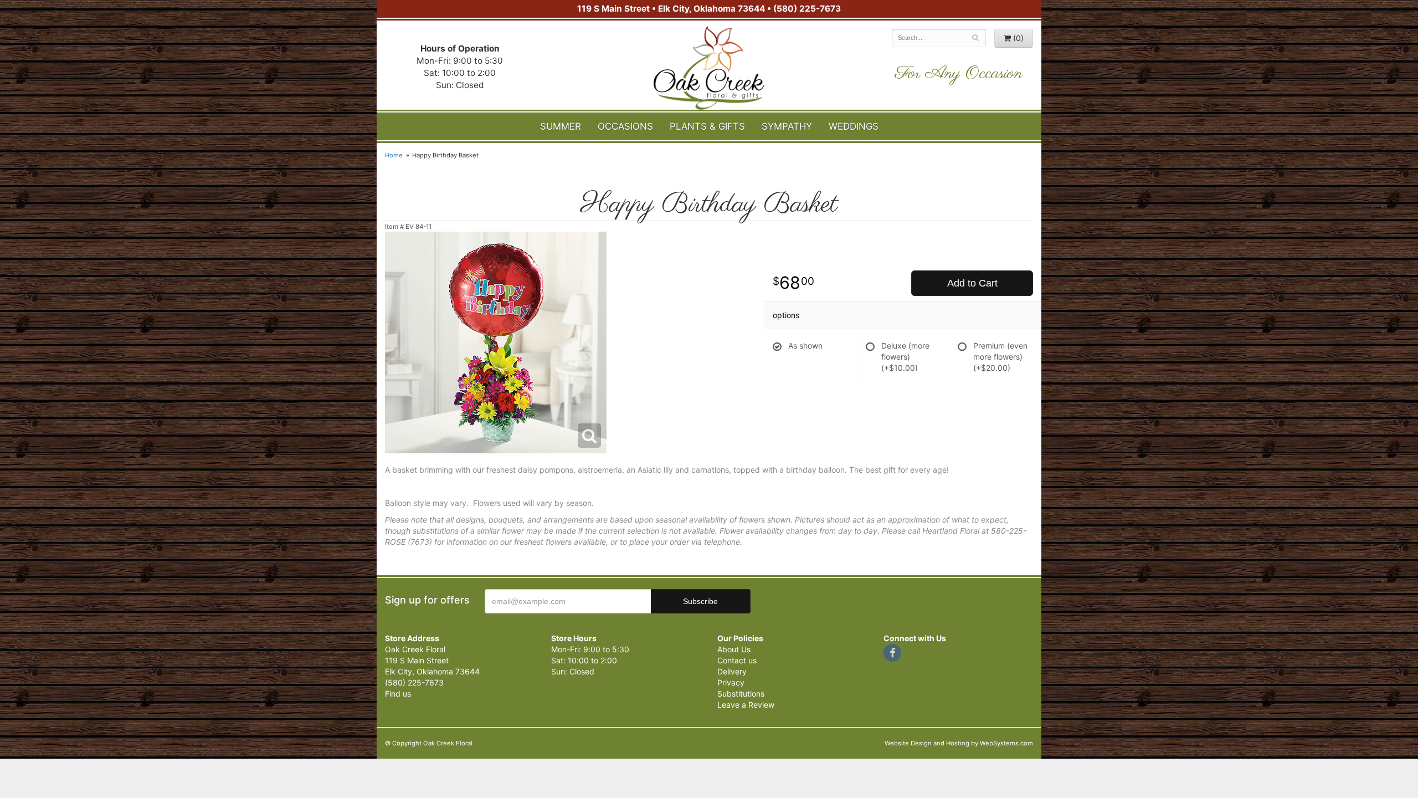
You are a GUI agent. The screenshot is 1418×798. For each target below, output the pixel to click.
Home (394, 155)
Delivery (732, 671)
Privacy (730, 682)
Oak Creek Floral (709, 68)
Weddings (853, 126)
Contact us (737, 660)
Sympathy (787, 126)
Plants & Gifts (707, 126)
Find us (398, 693)
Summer (560, 126)
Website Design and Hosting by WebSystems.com (959, 743)
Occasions (625, 126)
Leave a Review (745, 704)
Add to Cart (972, 283)
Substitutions (740, 693)
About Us (734, 649)
